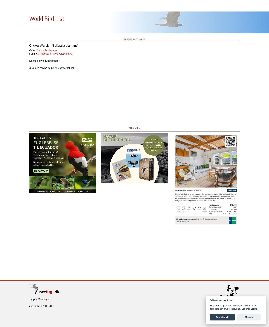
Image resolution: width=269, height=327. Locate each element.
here (57, 68)
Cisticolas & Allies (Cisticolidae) (55, 53)
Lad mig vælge (249, 308)
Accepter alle (222, 317)
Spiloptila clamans (47, 50)
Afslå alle (249, 317)
